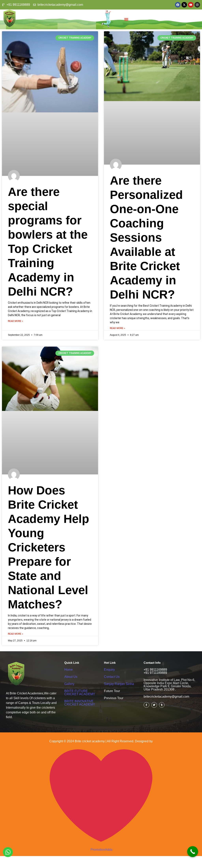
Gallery (69, 684)
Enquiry (109, 669)
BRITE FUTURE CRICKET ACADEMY (79, 692)
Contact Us (112, 676)
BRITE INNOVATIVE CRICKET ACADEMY (79, 703)
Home (68, 669)
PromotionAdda (101, 849)
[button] (126, 19)
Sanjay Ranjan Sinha (119, 684)
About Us (70, 676)
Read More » (15, 321)
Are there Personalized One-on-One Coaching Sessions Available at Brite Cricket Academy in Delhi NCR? (146, 237)
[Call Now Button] (192, 851)
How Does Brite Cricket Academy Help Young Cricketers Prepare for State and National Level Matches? (48, 547)
